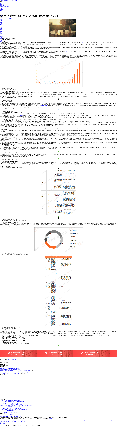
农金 (1, 24)
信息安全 (84, 42)
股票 (7, 0)
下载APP (2, 10)
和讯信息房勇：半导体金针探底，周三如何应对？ (11, 412)
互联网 (102, 128)
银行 (1, 3)
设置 (1, 41)
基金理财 (2, 6)
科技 (1, 34)
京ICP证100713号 (4, 420)
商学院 (1, 36)
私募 (1, 19)
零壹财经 (10, 18)
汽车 (1, 33)
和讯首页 (2, 0)
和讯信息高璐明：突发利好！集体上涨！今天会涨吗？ (12, 401)
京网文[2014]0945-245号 (97, 420)
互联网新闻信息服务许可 (13, 420)
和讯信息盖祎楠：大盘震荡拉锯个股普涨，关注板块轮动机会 (13, 409)
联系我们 (11, 416)
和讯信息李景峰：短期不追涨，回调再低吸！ (10, 400)
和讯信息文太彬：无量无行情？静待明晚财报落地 (11, 406)
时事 (1, 27)
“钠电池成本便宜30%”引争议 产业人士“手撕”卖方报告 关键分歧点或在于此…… (17, 372)
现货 (1, 22)
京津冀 (21, 115)
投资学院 (2, 4)
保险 (46, 105)
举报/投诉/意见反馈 (4, 416)
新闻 (5, 0)
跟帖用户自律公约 (12, 359)
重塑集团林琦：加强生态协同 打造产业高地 (9, 368)
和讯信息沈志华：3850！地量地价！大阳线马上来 (11, 404)
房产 (1, 32)
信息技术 (67, 51)
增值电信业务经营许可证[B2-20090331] (27, 420)
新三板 (1, 26)
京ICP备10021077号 (22, 421)
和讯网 (1, 13)
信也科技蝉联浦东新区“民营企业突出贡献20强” (10, 369)
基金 (9, 0)
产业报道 (9, 13)
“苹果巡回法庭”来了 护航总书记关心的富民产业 (10, 373)
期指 (1, 23)
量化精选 (2, 9)
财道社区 (2, 5)
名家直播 (2, 8)
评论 (1, 29)
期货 (12, 0)
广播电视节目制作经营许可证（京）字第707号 (81, 420)
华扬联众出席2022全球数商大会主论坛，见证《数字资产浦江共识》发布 (15, 370)
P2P (1, 12)
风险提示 (51, 418)
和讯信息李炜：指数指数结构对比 (7, 410)
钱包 (1, 40)
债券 (16, 0)
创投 (1, 20)
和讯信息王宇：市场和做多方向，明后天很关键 (10, 408)
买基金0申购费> (7, 6)
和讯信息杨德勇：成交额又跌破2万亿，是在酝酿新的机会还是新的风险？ (16, 405)
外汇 (14, 0)
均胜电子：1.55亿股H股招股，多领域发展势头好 (10, 414)
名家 (1, 31)
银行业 (42, 105)
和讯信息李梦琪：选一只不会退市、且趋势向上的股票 (12, 403)
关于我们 (16, 416)
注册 (1, 37)
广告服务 (20, 416)
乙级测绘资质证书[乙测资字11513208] (63, 420)
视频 (1, 28)
